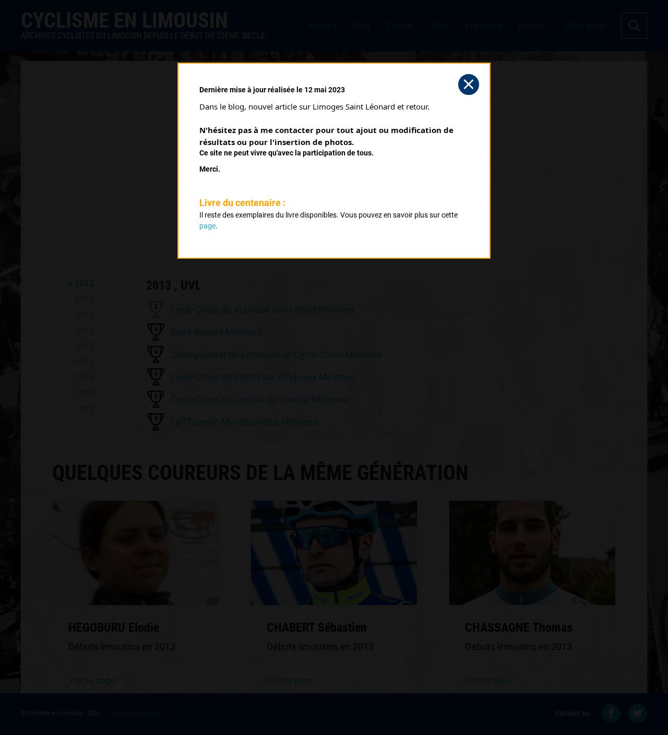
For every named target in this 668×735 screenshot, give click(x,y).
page (207, 226)
